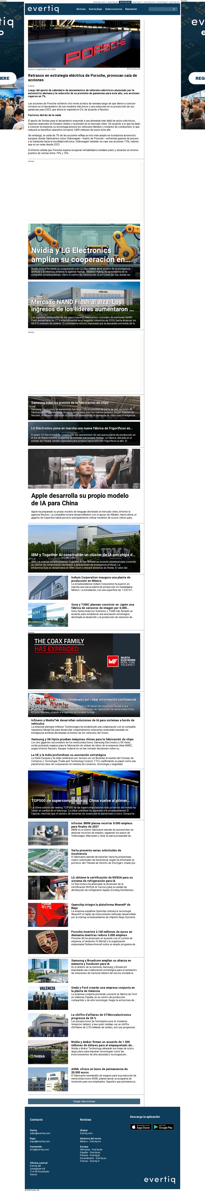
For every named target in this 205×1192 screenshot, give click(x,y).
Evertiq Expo (95, 9)
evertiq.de (113, 2)
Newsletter (131, 9)
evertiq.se (174, 2)
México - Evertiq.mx (90, 1141)
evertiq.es (125, 2)
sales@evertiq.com (40, 1133)
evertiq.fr (137, 2)
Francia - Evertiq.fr (90, 1161)
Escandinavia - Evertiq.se (93, 1158)
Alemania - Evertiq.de (91, 1149)
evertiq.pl (162, 2)
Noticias (81, 9)
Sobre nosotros (113, 9)
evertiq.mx (149, 2)
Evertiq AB (43, 9)
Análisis (31, 69)
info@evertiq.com (39, 1149)
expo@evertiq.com (40, 1141)
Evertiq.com (86, 1133)
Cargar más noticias (84, 1101)
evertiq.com (99, 2)
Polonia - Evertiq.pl (90, 1155)
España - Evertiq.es (90, 1152)
